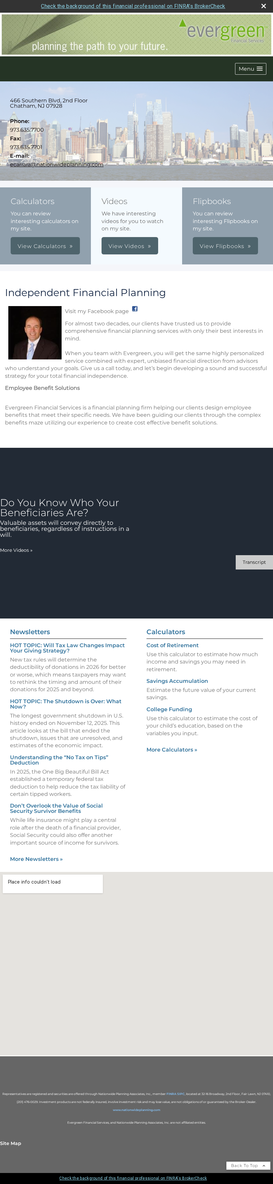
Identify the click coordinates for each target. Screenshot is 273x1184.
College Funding (169, 709)
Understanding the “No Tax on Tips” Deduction (59, 760)
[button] (250, 69)
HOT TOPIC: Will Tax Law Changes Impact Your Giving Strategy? (67, 648)
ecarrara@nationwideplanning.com (57, 164)
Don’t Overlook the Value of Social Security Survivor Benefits (56, 808)
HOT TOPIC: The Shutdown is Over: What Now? (66, 704)
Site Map (10, 1143)
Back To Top (245, 1165)
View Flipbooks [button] (222, 246)
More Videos (16, 550)
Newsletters (30, 632)
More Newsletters (36, 859)
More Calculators (171, 750)
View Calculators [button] (42, 246)
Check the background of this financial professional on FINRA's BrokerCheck (133, 6)
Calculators (165, 632)
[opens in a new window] (135, 311)
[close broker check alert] (263, 6)
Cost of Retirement (172, 645)
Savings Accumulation (177, 681)
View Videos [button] (126, 246)
